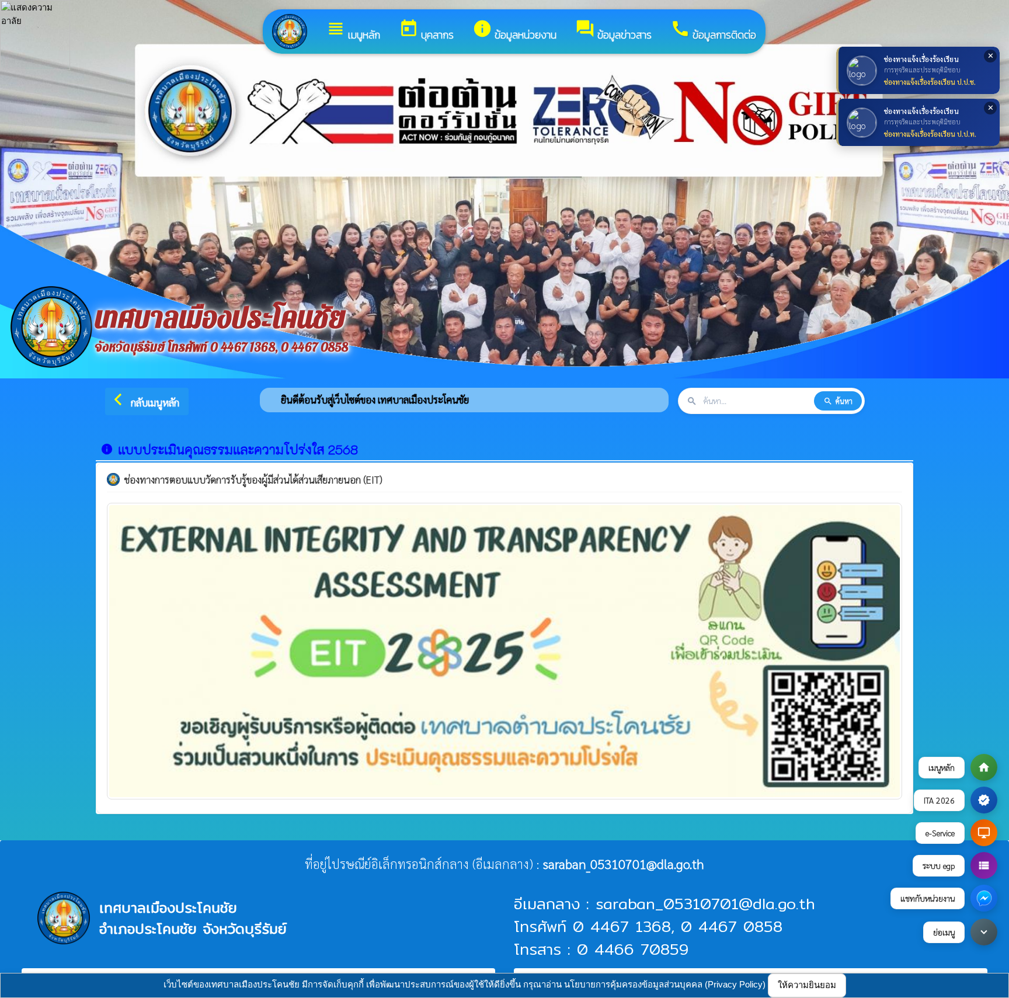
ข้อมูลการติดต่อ (713, 31)
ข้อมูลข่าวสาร (613, 31)
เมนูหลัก (353, 31)
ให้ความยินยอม (807, 985)
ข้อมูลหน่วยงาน (514, 31)
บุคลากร (426, 31)
